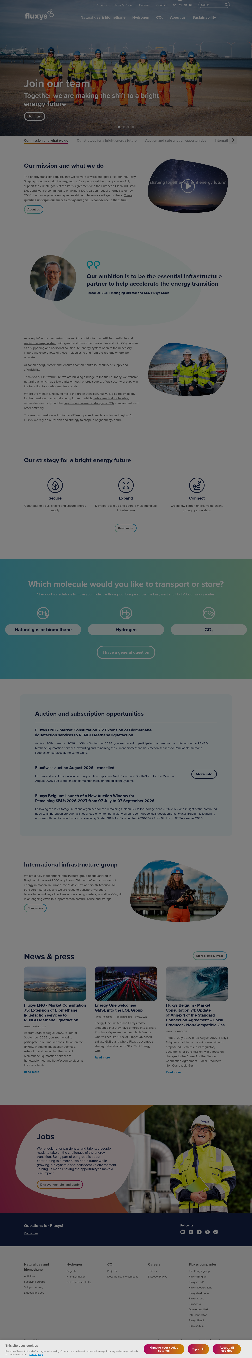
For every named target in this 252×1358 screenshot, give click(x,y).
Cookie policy (36, 1354)
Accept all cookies (227, 1349)
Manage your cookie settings (163, 1349)
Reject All (198, 1349)
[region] (126, 1349)
